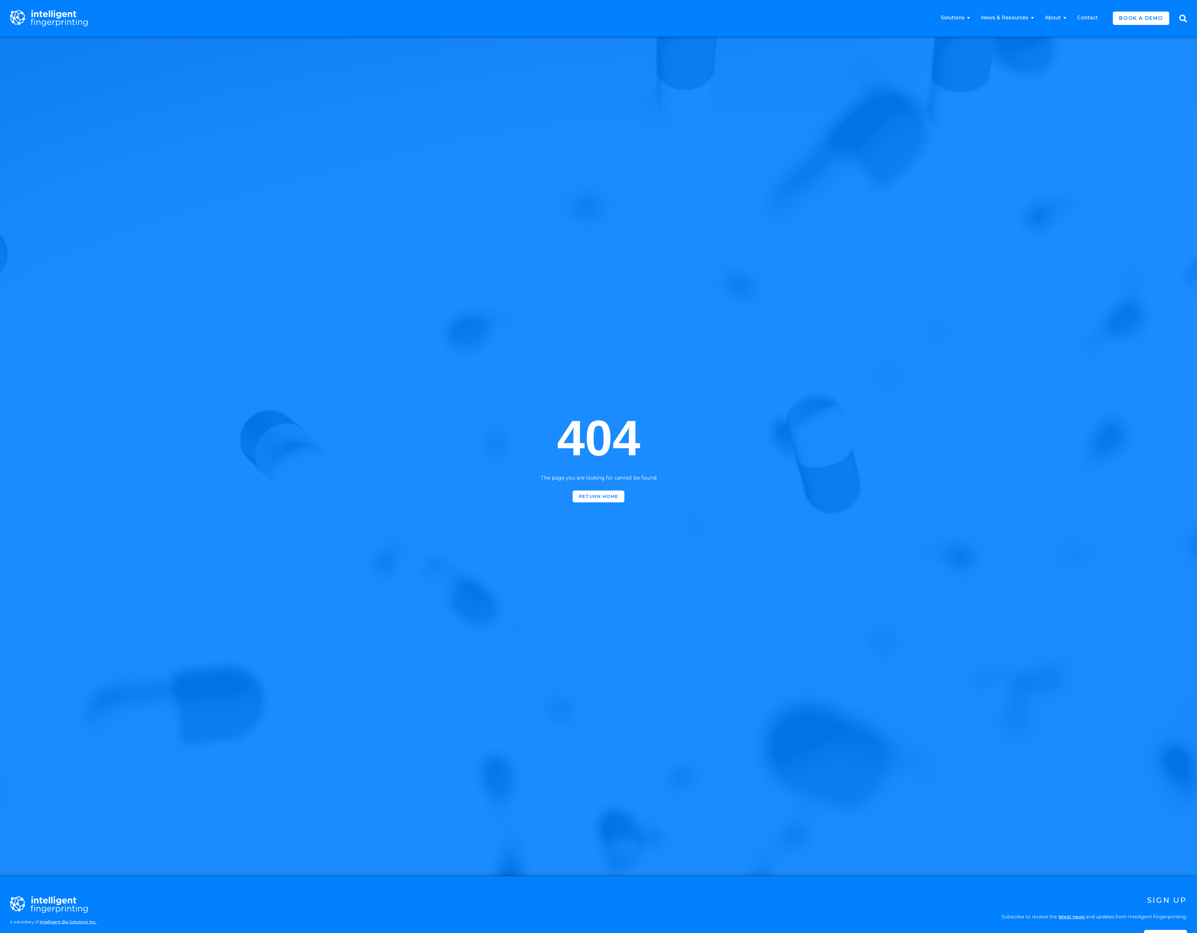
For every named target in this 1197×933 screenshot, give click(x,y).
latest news (1071, 917)
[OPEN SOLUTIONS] (968, 18)
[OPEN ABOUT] (1064, 18)
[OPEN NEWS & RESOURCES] (1032, 18)
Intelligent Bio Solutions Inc (68, 922)
